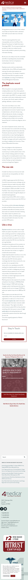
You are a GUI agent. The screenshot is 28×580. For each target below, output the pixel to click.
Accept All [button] (12, 575)
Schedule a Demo (5, 527)
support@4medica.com (15, 520)
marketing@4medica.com (13, 522)
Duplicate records (6, 229)
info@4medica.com (13, 525)
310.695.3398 (5, 517)
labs (14, 301)
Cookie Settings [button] (6, 575)
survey (8, 284)
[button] (25, 2)
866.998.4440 (5, 513)
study (10, 141)
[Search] (24, 457)
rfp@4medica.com (11, 524)
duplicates (7, 77)
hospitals (11, 301)
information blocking (18, 205)
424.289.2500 (5, 515)
